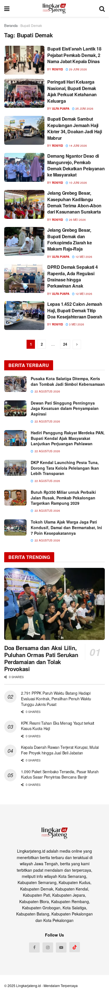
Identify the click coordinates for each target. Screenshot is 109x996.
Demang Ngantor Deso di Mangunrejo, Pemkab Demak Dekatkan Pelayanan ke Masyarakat (76, 165)
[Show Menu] (7, 8)
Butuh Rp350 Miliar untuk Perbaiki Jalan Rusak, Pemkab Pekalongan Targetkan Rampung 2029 (63, 497)
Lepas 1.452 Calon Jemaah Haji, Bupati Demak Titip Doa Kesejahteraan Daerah (74, 310)
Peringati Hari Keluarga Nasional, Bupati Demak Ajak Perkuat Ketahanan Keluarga (72, 91)
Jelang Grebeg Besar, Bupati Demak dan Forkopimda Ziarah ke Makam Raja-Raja (69, 239)
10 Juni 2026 (77, 183)
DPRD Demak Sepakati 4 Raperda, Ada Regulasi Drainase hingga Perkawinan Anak (72, 276)
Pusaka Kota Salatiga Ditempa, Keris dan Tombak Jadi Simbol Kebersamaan (68, 381)
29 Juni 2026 (77, 69)
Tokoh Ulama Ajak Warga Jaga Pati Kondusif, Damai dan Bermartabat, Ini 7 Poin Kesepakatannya (66, 527)
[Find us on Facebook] (34, 947)
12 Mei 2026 (83, 257)
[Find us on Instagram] (47, 947)
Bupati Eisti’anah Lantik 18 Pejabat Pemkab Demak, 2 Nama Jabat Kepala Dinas (74, 55)
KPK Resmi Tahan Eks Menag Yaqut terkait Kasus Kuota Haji (57, 725)
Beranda (11, 25)
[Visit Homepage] (54, 8)
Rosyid (57, 69)
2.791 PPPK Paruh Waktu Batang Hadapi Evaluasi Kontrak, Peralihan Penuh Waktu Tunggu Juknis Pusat (56, 698)
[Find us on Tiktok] (74, 947)
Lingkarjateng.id (28, 985)
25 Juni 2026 (84, 109)
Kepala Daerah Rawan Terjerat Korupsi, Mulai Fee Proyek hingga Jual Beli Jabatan (60, 750)
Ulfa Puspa (60, 109)
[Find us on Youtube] (61, 947)
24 (65, 344)
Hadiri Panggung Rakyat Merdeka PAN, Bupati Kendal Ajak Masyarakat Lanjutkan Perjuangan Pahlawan (68, 438)
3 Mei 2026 (76, 324)
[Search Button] (102, 8)
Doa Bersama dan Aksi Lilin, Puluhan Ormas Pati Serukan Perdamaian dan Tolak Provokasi (41, 658)
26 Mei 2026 (77, 220)
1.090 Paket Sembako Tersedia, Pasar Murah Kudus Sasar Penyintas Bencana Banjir (60, 774)
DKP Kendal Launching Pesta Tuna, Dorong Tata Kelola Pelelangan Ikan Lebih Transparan (65, 468)
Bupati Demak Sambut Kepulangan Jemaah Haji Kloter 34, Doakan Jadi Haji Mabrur (74, 128)
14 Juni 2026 (77, 146)
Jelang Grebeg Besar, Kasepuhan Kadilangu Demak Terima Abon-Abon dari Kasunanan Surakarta (74, 202)
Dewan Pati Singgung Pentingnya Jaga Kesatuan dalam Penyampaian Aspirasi (65, 408)
